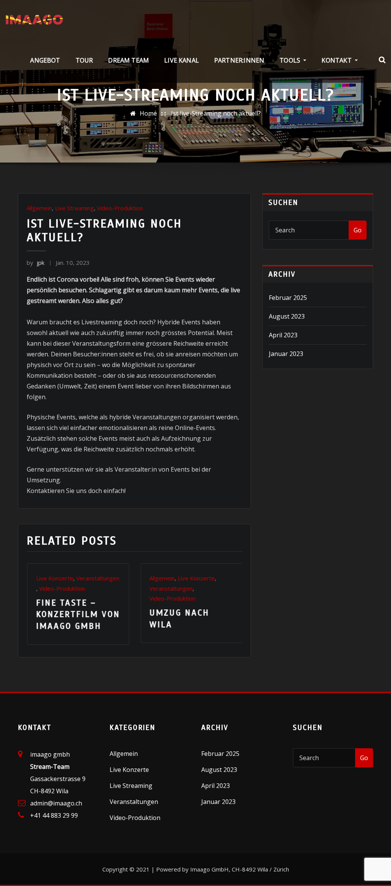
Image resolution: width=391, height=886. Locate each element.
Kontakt (337, 60)
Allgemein (39, 208)
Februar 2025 (288, 297)
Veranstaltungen (89, 588)
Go (358, 230)
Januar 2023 (286, 354)
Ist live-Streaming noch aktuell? (216, 113)
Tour (84, 60)
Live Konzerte (115, 578)
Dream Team (128, 60)
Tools (291, 60)
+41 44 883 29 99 (54, 813)
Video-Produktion (120, 208)
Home (148, 113)
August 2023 (287, 316)
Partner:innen (239, 60)
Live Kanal (181, 60)
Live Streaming (74, 208)
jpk (35, 262)
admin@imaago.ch (56, 801)
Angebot (45, 60)
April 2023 (283, 335)
